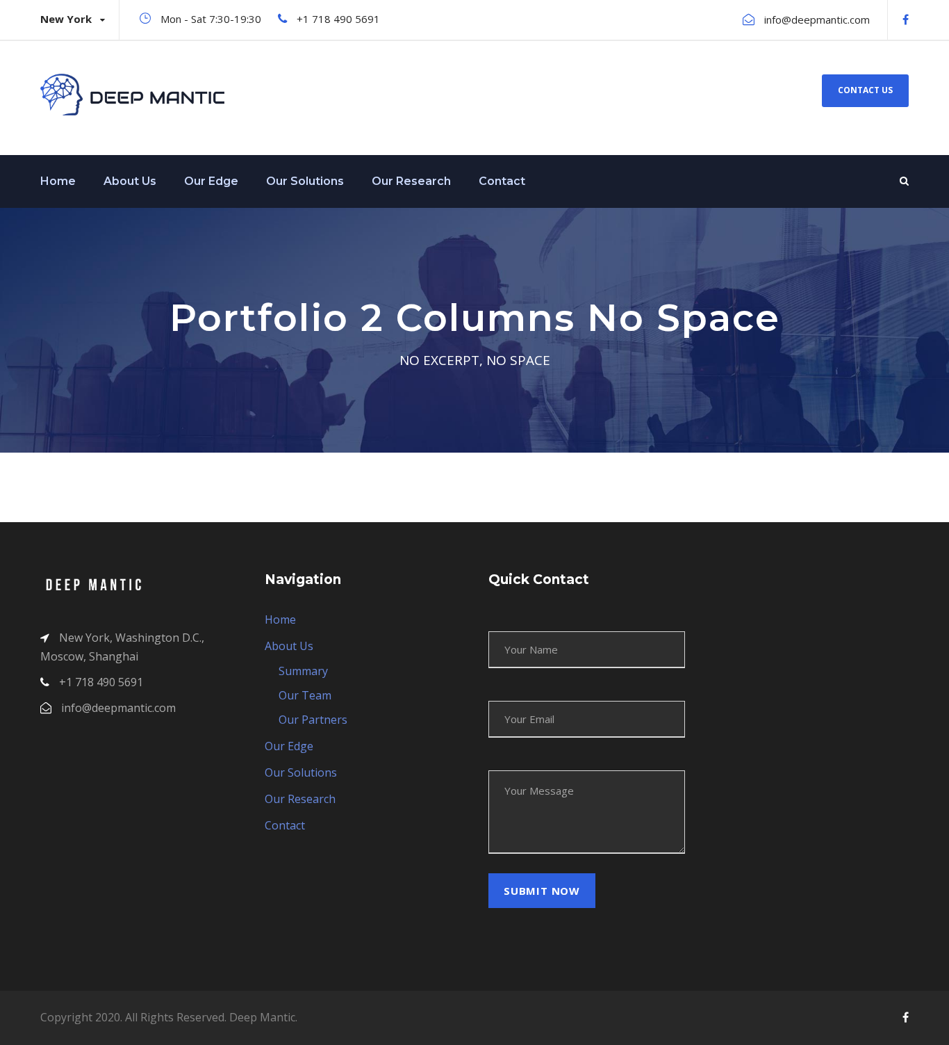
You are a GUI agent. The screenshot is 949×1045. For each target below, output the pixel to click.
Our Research (411, 181)
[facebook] (905, 19)
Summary (303, 671)
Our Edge (211, 181)
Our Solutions (305, 181)
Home (58, 181)
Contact (502, 181)
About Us (130, 181)
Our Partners (313, 719)
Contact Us (865, 90)
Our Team (305, 695)
